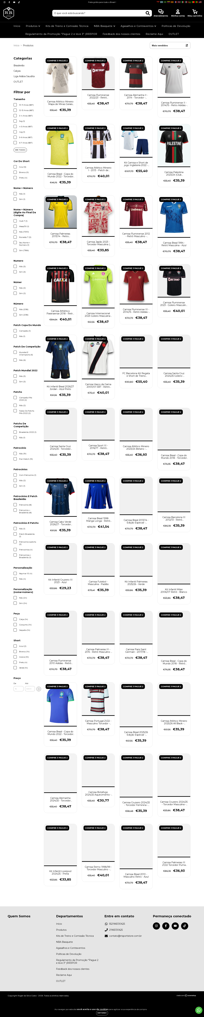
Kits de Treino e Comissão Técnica (67, 26)
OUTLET (174, 34)
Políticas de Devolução (176, 26)
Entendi (102, 1013)
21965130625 (116, 929)
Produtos (32, 26)
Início (17, 26)
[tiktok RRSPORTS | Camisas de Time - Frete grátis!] (19, 2)
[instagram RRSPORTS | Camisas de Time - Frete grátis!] (4, 2)
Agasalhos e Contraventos (137, 26)
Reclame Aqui (154, 34)
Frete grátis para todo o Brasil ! (102, 2)
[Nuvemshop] (186, 996)
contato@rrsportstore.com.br (125, 935)
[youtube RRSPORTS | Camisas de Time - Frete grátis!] (14, 2)
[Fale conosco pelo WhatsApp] (198, 1010)
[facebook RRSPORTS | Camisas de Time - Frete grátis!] (9, 2)
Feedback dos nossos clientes (121, 34)
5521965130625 (117, 923)
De (15, 683)
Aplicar (38, 689)
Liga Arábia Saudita (24, 76)
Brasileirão (19, 65)
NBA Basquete (103, 26)
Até (26, 683)
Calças (17, 70)
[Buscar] (148, 13)
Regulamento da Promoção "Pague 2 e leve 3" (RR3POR (61, 34)
